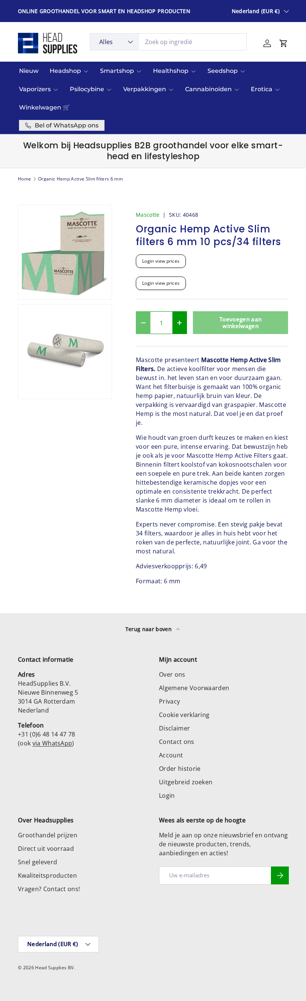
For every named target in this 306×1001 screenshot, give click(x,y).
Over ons (172, 674)
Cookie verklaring (184, 715)
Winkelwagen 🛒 (44, 107)
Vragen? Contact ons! (49, 889)
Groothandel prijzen (47, 835)
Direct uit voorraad (46, 848)
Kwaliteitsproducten (47, 875)
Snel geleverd (37, 862)
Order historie (179, 768)
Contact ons (176, 742)
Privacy (169, 701)
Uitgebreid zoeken (185, 782)
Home (24, 179)
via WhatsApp (52, 743)
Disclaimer (174, 728)
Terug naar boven (149, 629)
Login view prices (160, 261)
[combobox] (168, 42)
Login (167, 795)
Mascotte (148, 214)
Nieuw (28, 70)
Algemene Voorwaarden (194, 688)
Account (171, 755)
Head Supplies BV (54, 967)
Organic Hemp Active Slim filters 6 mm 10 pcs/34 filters (83, 179)
